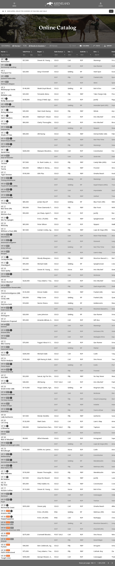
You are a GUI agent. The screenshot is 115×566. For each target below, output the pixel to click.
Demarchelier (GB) (100, 134)
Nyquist (96, 128)
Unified (96, 196)
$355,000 (26, 506)
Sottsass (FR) (99, 331)
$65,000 (26, 117)
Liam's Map (98, 252)
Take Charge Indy (100, 94)
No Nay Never (99, 376)
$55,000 (26, 258)
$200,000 (26, 151)
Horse (70, 269)
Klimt (95, 83)
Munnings (97, 60)
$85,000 (26, 202)
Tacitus (96, 501)
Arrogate (97, 546)
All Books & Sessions (37, 46)
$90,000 (26, 134)
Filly (69, 77)
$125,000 (26, 292)
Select (56, 55)
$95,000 (26, 264)
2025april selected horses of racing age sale (24, 11)
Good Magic (98, 540)
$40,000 (26, 382)
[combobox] (102, 54)
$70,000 (26, 342)
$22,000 (26, 376)
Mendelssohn (98, 461)
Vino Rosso (98, 359)
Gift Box (97, 320)
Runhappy (97, 518)
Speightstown (99, 219)
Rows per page (84, 563)
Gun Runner (98, 66)
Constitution (98, 151)
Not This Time (99, 139)
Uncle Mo (97, 156)
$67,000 (26, 230)
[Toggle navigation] (111, 11)
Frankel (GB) (98, 77)
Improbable (98, 190)
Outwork (97, 241)
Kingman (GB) (99, 388)
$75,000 (26, 551)
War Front (97, 207)
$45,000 (26, 111)
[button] (14, 4)
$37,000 (26, 162)
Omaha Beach (99, 173)
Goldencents (98, 303)
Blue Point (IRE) (99, 202)
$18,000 (26, 303)
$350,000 (26, 557)
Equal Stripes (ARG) (101, 185)
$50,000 (26, 207)
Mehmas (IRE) (99, 467)
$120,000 (26, 421)
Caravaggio (98, 495)
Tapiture (97, 427)
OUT (56, 66)
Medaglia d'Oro (99, 337)
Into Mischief (98, 117)
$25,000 (26, 72)
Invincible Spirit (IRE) (101, 105)
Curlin (96, 354)
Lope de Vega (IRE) (101, 230)
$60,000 (26, 122)
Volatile (96, 404)
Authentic (97, 416)
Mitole (96, 111)
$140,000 (26, 88)
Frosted (96, 168)
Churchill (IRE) (99, 529)
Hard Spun (97, 72)
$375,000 (26, 534)
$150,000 (26, 449)
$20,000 (26, 314)
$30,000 (26, 168)
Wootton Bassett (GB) (102, 258)
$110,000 (26, 388)
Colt (69, 60)
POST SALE (58, 382)
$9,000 (25, 438)
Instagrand (98, 438)
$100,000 (26, 100)
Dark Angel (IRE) (100, 286)
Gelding (70, 72)
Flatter (96, 348)
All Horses (16, 46)
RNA (56, 219)
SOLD (56, 60)
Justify (96, 100)
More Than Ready (100, 236)
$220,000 (26, 281)
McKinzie (97, 275)
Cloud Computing (100, 399)
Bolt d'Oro (97, 88)
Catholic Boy (98, 551)
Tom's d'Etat (98, 410)
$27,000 (26, 60)
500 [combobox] (92, 563)
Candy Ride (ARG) (100, 162)
